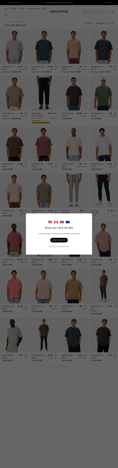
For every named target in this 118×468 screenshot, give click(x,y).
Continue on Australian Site (59, 246)
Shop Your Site (59, 240)
